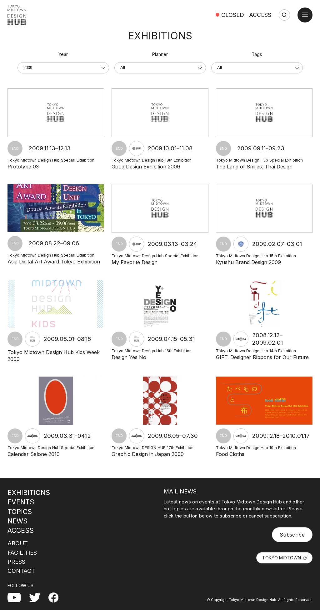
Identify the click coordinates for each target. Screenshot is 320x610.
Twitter (37, 596)
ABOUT (18, 543)
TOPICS (20, 512)
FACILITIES (22, 552)
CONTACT (21, 570)
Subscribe (292, 535)
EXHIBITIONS (29, 492)
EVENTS (21, 502)
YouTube (18, 596)
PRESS (16, 561)
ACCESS (260, 14)
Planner (160, 54)
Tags (257, 54)
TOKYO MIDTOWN (281, 557)
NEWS (18, 521)
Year (63, 54)
